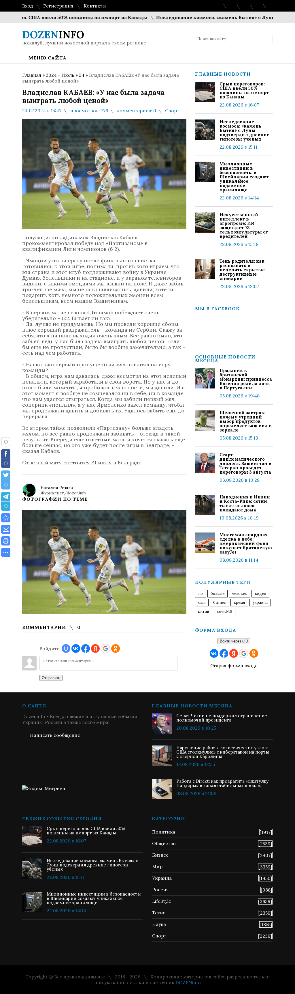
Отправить (51, 678)
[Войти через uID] (66, 648)
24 (81, 75)
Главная (31, 75)
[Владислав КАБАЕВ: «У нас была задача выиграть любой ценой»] (5, 517)
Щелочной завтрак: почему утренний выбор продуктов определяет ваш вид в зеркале (246, 421)
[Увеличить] (104, 562)
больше (217, 593)
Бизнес (160, 855)
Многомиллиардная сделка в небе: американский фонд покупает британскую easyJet (246, 543)
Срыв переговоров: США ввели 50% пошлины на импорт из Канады (244, 90)
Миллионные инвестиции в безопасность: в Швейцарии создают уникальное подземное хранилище (244, 177)
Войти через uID (234, 641)
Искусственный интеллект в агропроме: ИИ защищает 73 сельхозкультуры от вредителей (244, 225)
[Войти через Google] (105, 648)
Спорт (172, 110)
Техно (159, 912)
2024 (51, 75)
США (201, 602)
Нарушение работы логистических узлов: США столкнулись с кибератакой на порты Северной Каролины (222, 752)
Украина (260, 602)
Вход (27, 6)
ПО (200, 593)
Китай (203, 611)
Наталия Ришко (57, 487)
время (239, 602)
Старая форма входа (234, 665)
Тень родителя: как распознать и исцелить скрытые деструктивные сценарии (242, 270)
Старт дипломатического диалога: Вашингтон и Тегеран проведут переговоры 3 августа (246, 463)
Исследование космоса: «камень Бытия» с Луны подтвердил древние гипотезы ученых (244, 130)
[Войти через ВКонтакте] (75, 648)
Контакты (95, 6)
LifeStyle (161, 901)
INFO (53, 34)
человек (239, 593)
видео (260, 593)
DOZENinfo (188, 982)
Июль (67, 75)
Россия (160, 889)
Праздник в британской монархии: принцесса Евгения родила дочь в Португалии (246, 379)
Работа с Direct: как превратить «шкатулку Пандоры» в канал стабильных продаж (222, 783)
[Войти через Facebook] (85, 648)
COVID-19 (224, 611)
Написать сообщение (55, 735)
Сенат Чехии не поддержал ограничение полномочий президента (221, 717)
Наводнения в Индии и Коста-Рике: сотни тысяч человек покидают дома (245, 503)
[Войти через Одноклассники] (115, 648)
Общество (164, 843)
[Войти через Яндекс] (95, 648)
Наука (159, 924)
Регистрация (58, 6)
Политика (163, 832)
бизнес (219, 602)
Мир (157, 866)
